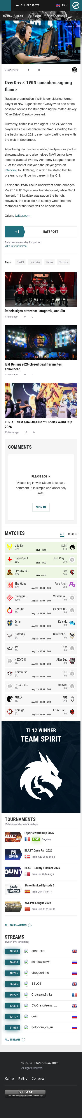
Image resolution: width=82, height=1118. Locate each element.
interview (11, 170)
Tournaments (57, 15)
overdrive (35, 262)
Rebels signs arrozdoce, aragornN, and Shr (35, 311)
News (19, 15)
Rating (22, 1078)
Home (6, 15)
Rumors (63, 262)
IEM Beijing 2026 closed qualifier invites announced (33, 366)
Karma (9, 1078)
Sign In (41, 507)
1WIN (20, 262)
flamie (49, 262)
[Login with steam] (76, 5)
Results (72, 534)
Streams (36, 15)
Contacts (38, 1078)
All (62, 534)
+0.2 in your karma (15, 246)
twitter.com (22, 216)
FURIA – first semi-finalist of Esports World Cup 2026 (38, 424)
